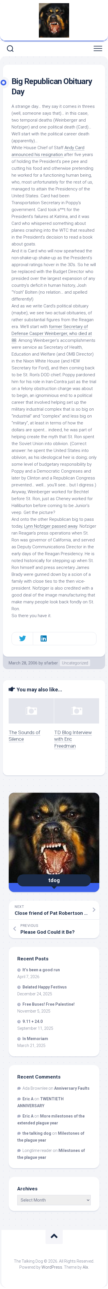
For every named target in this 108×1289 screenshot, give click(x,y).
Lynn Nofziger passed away (50, 526)
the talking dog (36, 1133)
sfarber (51, 663)
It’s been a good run (41, 970)
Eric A (27, 1099)
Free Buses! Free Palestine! (48, 1004)
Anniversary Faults (72, 1088)
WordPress (51, 1267)
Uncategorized (75, 663)
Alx (85, 1267)
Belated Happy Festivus (44, 987)
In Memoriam (35, 1038)
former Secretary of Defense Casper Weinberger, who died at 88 (52, 333)
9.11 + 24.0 (32, 1021)
